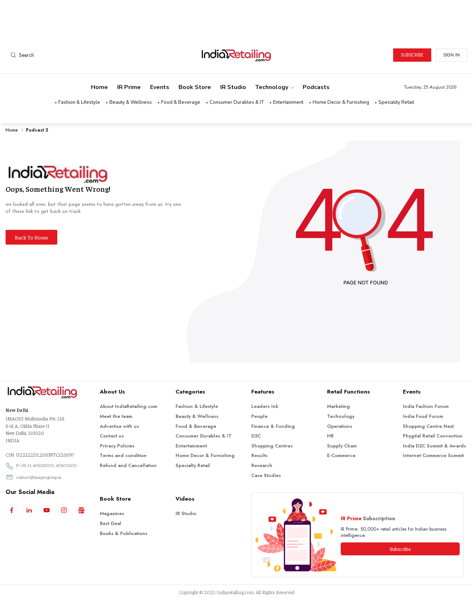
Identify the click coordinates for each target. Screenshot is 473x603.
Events (159, 87)
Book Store (194, 87)
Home (99, 87)
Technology (271, 87)
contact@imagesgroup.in (38, 477)
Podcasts (316, 87)
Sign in (451, 55)
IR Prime (129, 87)
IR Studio (233, 87)
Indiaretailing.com (235, 592)
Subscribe (412, 55)
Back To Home (31, 237)
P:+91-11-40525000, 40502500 (46, 465)
